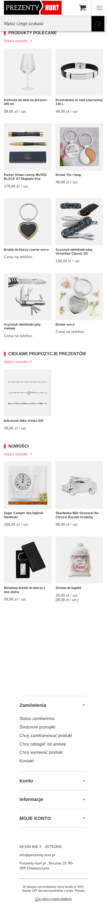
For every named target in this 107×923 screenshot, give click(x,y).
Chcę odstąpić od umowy (42, 744)
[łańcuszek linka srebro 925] (27, 392)
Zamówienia (32, 705)
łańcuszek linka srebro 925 (24, 421)
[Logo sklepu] (33, 7)
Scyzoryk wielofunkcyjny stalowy (22, 326)
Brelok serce (65, 324)
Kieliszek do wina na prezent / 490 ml (25, 102)
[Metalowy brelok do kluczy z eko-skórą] (27, 560)
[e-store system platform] (53, 899)
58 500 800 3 (30, 847)
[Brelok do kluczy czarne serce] (27, 221)
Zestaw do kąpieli (68, 588)
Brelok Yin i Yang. (68, 175)
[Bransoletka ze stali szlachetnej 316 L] (79, 72)
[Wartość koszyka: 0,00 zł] (82, 8)
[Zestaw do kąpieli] (79, 560)
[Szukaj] (97, 23)
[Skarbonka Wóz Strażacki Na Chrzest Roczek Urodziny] (79, 485)
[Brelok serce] (79, 296)
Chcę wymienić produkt (41, 752)
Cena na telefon (18, 257)
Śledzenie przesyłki (37, 727)
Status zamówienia (37, 718)
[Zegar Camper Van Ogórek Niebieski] (27, 485)
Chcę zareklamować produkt (45, 735)
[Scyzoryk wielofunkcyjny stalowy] (27, 296)
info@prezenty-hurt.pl (37, 855)
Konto (26, 780)
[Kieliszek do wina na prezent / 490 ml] (27, 72)
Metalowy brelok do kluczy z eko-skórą (24, 590)
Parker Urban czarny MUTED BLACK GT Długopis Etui (25, 177)
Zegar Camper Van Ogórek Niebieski (23, 515)
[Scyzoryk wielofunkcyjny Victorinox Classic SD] (79, 221)
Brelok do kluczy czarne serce (26, 250)
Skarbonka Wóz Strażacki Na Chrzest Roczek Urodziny (77, 515)
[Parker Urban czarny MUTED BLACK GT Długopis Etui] (27, 147)
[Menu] (99, 8)
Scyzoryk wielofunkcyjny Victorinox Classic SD (74, 252)
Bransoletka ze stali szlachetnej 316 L (79, 102)
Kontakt (26, 761)
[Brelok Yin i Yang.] (79, 147)
